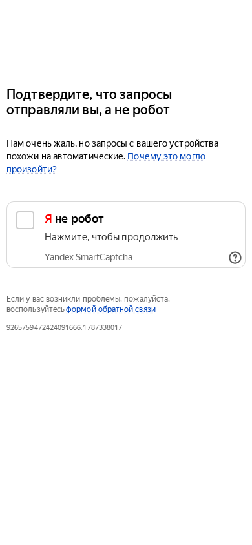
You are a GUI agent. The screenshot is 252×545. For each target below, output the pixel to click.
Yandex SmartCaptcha (88, 257)
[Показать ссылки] (235, 257)
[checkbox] (126, 234)
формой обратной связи (111, 309)
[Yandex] (126, 38)
